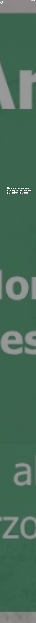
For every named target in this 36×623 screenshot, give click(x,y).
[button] (1, 311)
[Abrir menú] (34, 2)
